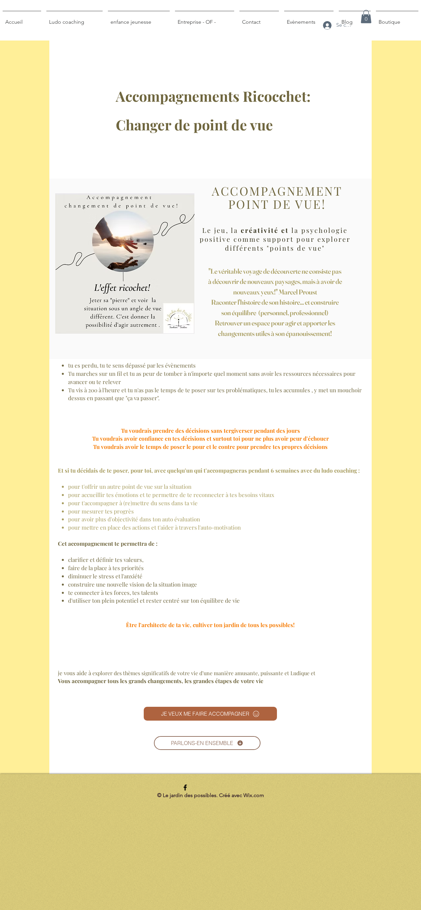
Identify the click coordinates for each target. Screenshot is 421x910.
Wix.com (253, 795)
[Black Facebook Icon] (185, 787)
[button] (366, 16)
